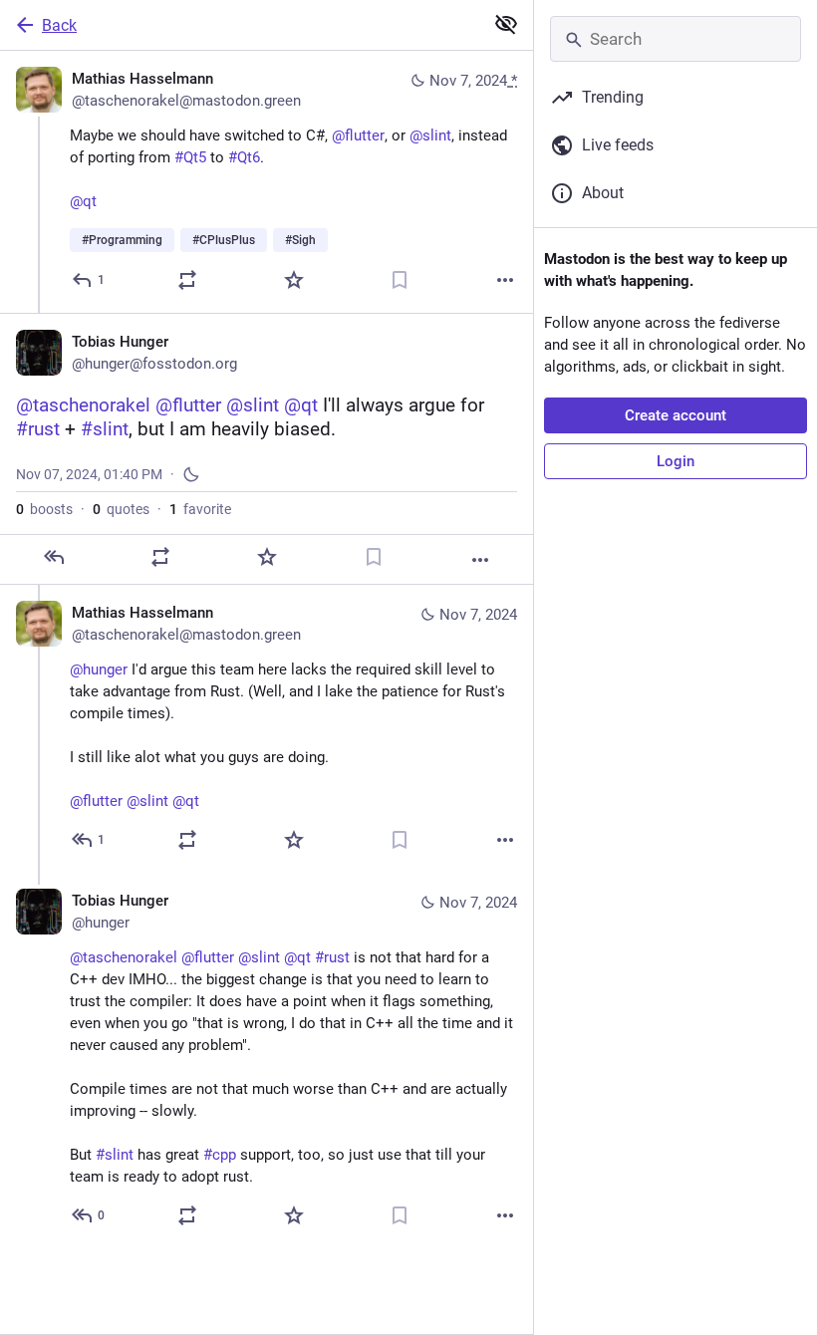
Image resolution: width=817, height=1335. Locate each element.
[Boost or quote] (187, 280)
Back (59, 25)
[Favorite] (294, 280)
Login (675, 461)
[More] (505, 280)
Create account (675, 415)
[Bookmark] (399, 280)
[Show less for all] (506, 24)
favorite (200, 509)
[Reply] (54, 557)
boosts (44, 509)
